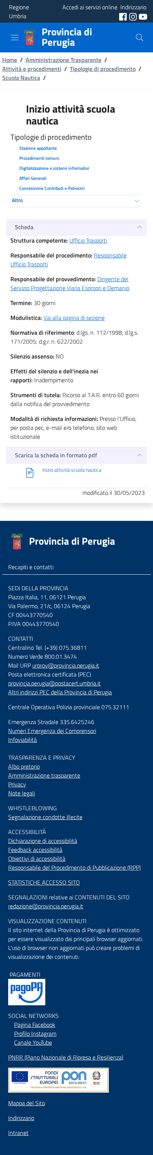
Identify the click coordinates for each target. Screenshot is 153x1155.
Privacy (17, 784)
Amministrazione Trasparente (63, 59)
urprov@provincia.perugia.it (65, 665)
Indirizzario (21, 1117)
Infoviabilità (22, 739)
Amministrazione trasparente (44, 775)
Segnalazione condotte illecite (45, 816)
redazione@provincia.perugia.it (45, 906)
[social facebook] (124, 16)
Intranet (18, 1132)
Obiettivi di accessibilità (36, 858)
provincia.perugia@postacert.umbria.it (54, 683)
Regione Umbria (19, 11)
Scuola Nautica (21, 77)
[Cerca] (139, 37)
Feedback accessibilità (35, 849)
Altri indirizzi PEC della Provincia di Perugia (60, 692)
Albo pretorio (24, 766)
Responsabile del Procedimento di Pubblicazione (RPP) (74, 867)
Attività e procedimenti (31, 68)
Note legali (21, 793)
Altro (17, 200)
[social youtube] (143, 16)
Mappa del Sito (26, 1103)
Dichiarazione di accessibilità (42, 840)
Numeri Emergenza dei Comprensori (52, 730)
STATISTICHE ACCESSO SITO (44, 882)
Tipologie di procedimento (103, 68)
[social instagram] (134, 16)
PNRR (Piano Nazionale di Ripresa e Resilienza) (65, 1057)
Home (9, 59)
